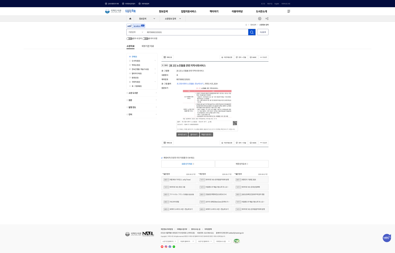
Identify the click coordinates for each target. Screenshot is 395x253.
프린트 (259, 18)
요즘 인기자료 (187, 163)
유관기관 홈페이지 (203, 241)
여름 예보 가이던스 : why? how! (177, 179)
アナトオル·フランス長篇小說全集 (179, 194)
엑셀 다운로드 (206, 134)
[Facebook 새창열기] (170, 246)
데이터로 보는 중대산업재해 (248, 187)
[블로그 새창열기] (174, 246)
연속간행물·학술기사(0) (140, 69)
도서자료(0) (136, 60)
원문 (130, 100)
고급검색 (263, 32)
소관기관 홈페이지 (168, 241)
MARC (254, 57)
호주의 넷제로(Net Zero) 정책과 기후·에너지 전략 (215, 202)
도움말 (193, 164)
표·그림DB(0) (137, 86)
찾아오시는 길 (195, 229)
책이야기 (214, 11)
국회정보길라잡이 (130, 4)
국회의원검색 (145, 4)
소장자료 (130, 46)
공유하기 (266, 18)
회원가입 (269, 4)
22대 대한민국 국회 (113, 4)
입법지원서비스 (188, 11)
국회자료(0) (136, 81)
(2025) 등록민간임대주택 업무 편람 (250, 194)
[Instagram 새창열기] (166, 246)
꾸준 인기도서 (241, 163)
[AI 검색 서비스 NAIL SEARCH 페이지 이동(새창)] (136, 26)
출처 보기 (193, 134)
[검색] (251, 32)
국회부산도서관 (285, 4)
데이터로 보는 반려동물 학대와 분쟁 (214, 179)
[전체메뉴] (289, 11)
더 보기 (265, 57)
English (277, 4)
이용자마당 (237, 11)
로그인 (263, 4)
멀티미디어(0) (137, 73)
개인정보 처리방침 (167, 229)
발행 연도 (132, 107)
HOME (130, 19)
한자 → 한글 (242, 57)
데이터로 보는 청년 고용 (174, 187)
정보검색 (163, 11)
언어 (130, 114)
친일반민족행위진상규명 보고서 (213, 194)
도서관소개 (261, 11)
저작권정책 (208, 229)
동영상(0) (135, 77)
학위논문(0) (136, 65)
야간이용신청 (228, 57)
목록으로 (169, 57)
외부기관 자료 (148, 46)
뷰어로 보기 (182, 134)
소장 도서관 (133, 92)
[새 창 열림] (236, 241)
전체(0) (134, 56)
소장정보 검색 (170, 18)
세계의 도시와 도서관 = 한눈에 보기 (178, 209)
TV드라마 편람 (171, 201)
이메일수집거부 (182, 229)
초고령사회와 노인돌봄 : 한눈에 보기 (190, 83)
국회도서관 (113, 11)
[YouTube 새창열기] (162, 246)
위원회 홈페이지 (185, 241)
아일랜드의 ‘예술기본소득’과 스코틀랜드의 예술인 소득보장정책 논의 (215, 188)
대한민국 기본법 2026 (246, 179)
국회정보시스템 (221, 241)
